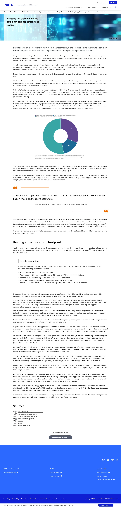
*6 (90, 250)
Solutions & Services (9, 472)
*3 (37, 105)
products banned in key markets (28, 416)
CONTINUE (104, 505)
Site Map (63, 499)
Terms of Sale (34, 499)
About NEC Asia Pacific (25, 12)
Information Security (45, 499)
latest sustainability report (26, 419)
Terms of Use (69, 505)
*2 (44, 92)
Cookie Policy (15, 499)
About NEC (13, 12)
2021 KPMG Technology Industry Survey (30, 412)
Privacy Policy (58, 505)
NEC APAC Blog (55, 476)
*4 (105, 223)
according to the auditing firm (27, 414)
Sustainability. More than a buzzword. (44, 12)
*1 (63, 67)
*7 (29, 369)
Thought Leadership (62, 12)
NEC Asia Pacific (102, 472)
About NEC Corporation (104, 479)
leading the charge (24, 425)
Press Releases (54, 472)
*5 (97, 226)
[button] (73, 7)
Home (5, 12)
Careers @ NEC (102, 476)
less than (20, 421)
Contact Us (55, 499)
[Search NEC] (115, 7)
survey (20, 423)
